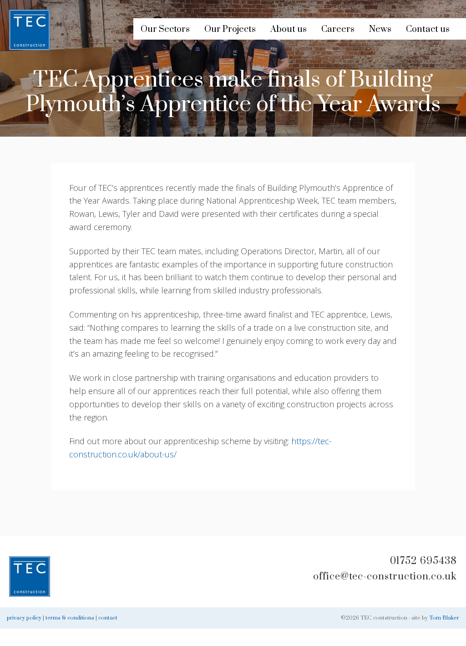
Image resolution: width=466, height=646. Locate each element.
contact (107, 618)
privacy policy (24, 618)
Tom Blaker (444, 618)
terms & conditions (70, 618)
